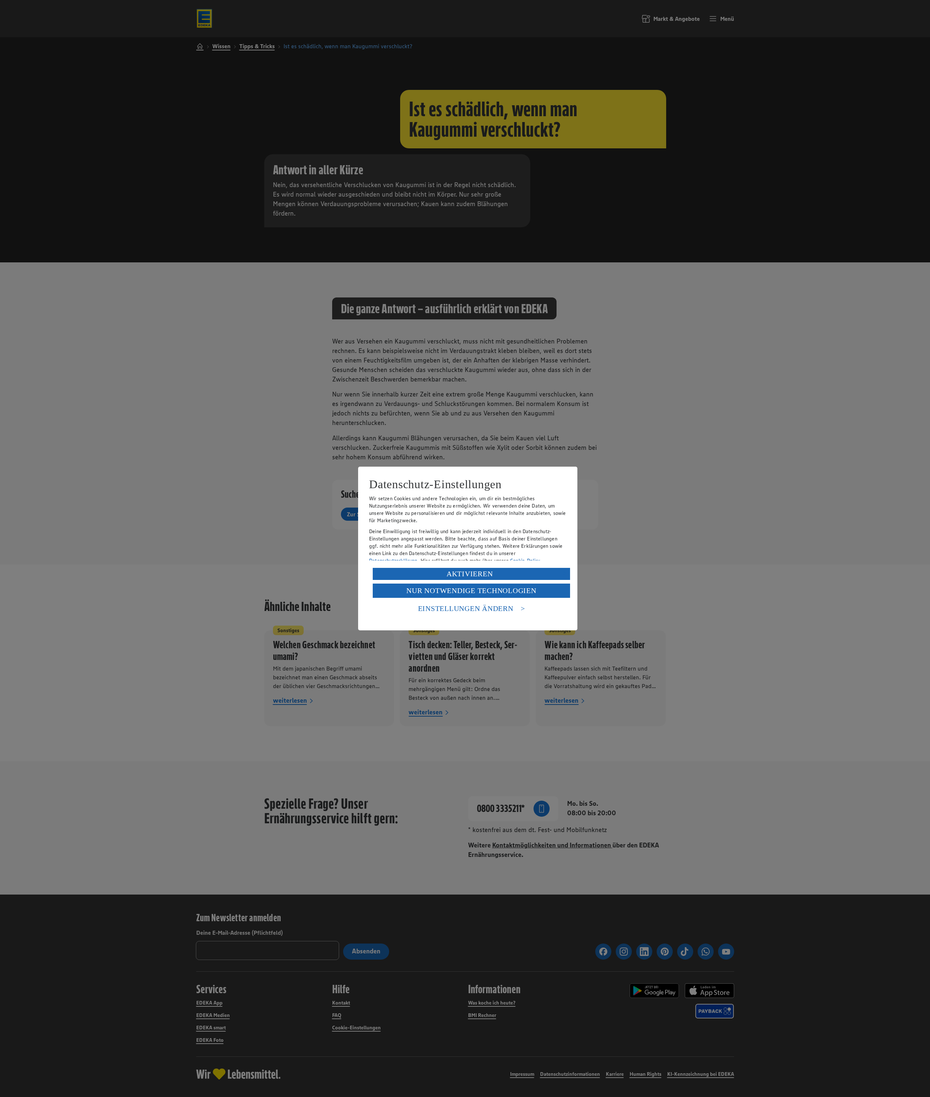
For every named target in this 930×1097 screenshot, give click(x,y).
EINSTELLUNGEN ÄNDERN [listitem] (465, 608)
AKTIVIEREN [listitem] (470, 574)
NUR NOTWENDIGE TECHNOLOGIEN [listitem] (471, 591)
